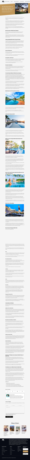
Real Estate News (6, 1)
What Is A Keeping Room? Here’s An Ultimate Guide (24, 432)
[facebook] (7, 391)
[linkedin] (17, 391)
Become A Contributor (4, 450)
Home (5, 16)
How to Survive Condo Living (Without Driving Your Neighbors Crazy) (14, 386)
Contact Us (3, 449)
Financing (11, 449)
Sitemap (3, 454)
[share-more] (22, 391)
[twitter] (12, 391)
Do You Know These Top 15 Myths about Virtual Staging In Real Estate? (18, 432)
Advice (12, 1)
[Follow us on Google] (25, 454)
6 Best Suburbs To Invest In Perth (10, 383)
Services (26, 1)
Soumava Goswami (12, 394)
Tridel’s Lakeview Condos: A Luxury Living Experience (13, 384)
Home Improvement (12, 450)
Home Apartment (16, 1)
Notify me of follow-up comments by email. (10, 414)
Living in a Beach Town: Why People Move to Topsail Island (13, 385)
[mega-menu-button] (29, 1)
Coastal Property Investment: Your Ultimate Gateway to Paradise (12, 432)
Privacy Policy (3, 451)
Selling (11, 454)
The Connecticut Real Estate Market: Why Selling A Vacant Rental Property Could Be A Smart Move (6, 433)
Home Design (22, 1)
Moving (11, 451)
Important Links (4, 446)
